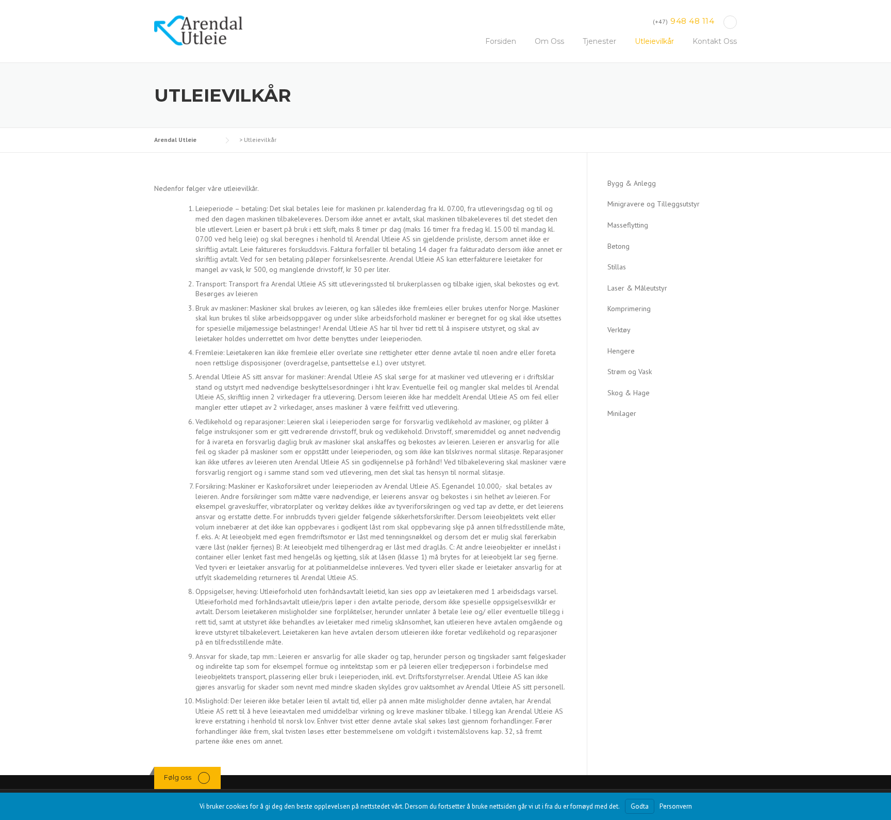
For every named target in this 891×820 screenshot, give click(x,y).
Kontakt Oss (714, 41)
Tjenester (599, 41)
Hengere (621, 351)
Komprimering (629, 308)
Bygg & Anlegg (631, 183)
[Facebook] (730, 22)
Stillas (616, 266)
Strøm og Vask (629, 371)
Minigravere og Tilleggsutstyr (653, 203)
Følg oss (177, 777)
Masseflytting (627, 225)
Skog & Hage (628, 392)
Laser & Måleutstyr (637, 288)
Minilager (621, 413)
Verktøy (619, 329)
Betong (618, 246)
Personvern (675, 806)
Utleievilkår (654, 41)
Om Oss (549, 41)
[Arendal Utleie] (198, 30)
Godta (640, 806)
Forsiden (500, 41)
